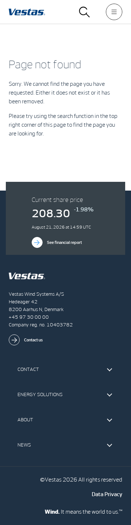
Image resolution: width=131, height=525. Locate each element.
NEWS (24, 445)
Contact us (33, 340)
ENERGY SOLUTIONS (40, 394)
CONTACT (28, 369)
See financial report (64, 242)
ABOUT (25, 419)
